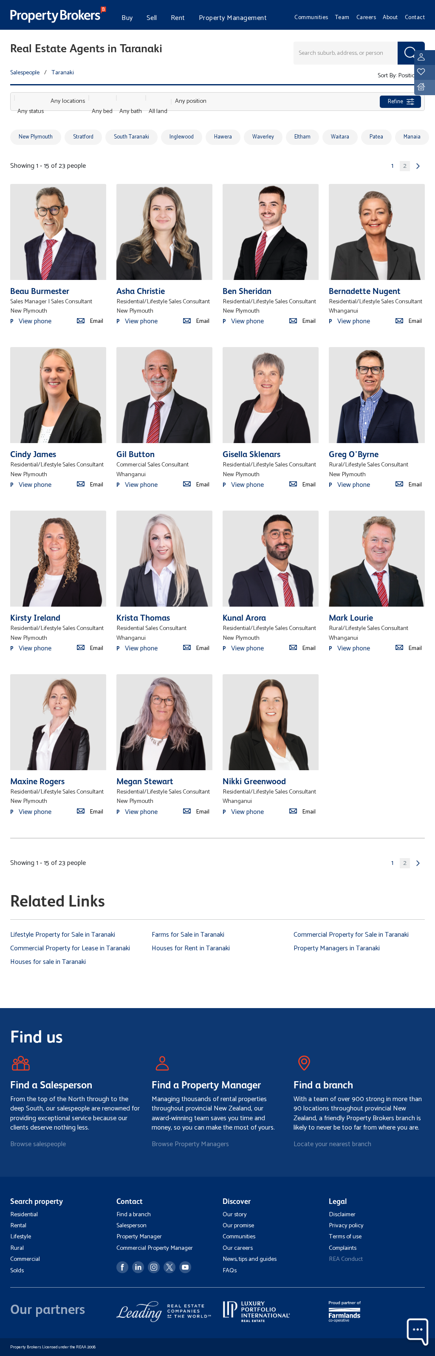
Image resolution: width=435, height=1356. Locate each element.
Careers (366, 17)
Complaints (342, 1248)
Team (342, 17)
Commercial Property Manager (154, 1248)
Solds (17, 1271)
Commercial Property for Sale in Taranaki (351, 935)
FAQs (230, 1271)
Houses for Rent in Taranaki (191, 948)
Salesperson (131, 1225)
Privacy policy (346, 1225)
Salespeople (25, 73)
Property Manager (139, 1237)
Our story (235, 1214)
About (390, 17)
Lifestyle (20, 1237)
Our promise (238, 1225)
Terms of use (345, 1237)
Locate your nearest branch (332, 1144)
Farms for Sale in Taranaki (188, 935)
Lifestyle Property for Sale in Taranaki (62, 935)
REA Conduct (346, 1259)
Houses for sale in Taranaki (48, 962)
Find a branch (133, 1214)
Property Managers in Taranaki (337, 948)
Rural (17, 1248)
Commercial (25, 1259)
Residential (24, 1214)
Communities (311, 17)
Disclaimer (342, 1214)
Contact (415, 17)
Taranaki (62, 73)
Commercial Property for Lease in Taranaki (70, 948)
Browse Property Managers (190, 1144)
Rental (18, 1225)
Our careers (238, 1248)
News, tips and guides (250, 1259)
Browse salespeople (38, 1144)
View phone (35, 321)
